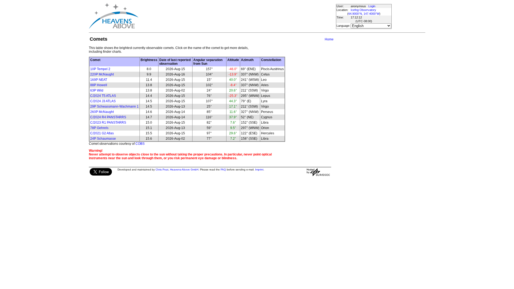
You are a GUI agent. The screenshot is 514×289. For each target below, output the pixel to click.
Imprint (259, 169)
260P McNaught (102, 112)
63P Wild (96, 90)
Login (371, 6)
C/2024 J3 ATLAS (103, 101)
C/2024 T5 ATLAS (103, 96)
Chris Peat (162, 169)
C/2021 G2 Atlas (102, 133)
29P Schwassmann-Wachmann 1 (114, 106)
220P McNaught (102, 74)
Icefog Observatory (363, 10)
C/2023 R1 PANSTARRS (108, 122)
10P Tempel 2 (100, 69)
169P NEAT (98, 80)
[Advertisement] (236, 16)
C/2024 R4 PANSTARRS (108, 117)
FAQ (223, 169)
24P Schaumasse (103, 138)
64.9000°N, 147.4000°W (363, 13)
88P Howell (98, 85)
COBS (140, 144)
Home (329, 39)
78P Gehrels (99, 128)
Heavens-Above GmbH (184, 169)
